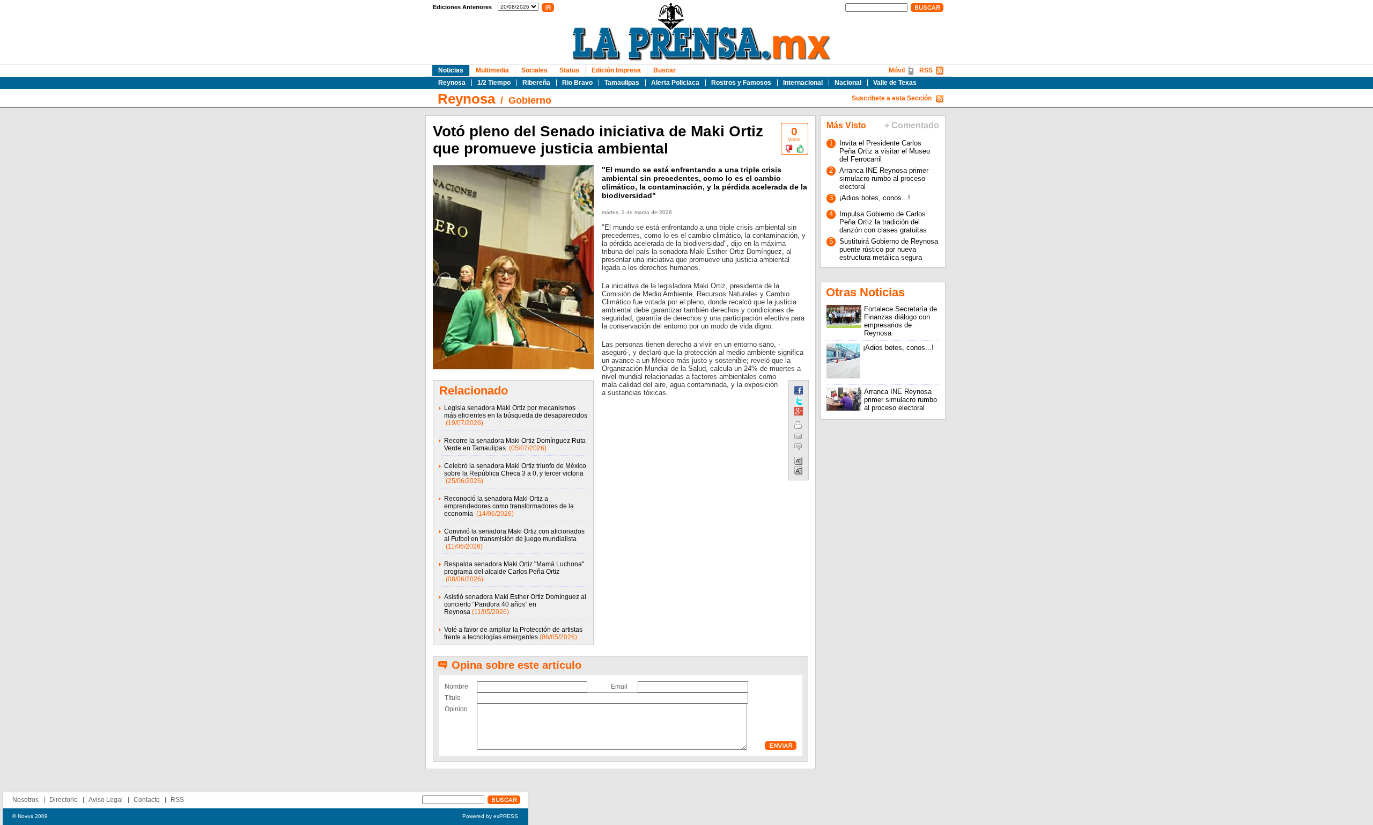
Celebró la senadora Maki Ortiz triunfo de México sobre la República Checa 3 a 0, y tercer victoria (515, 469)
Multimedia (492, 70)
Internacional (803, 82)
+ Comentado (911, 125)
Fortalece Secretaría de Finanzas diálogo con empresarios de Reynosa (900, 321)
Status (569, 70)
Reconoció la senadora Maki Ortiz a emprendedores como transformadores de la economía (509, 506)
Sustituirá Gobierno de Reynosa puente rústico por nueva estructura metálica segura (888, 249)
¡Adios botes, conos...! (874, 198)
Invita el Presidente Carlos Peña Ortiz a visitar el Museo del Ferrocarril (884, 151)
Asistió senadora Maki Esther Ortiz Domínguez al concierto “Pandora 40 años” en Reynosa (515, 604)
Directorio (63, 800)
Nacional (848, 82)
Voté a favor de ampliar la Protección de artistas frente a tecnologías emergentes (513, 633)
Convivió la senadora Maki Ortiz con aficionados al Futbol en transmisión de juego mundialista (514, 535)
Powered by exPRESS (490, 816)
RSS (926, 70)
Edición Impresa (616, 70)
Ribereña (536, 82)
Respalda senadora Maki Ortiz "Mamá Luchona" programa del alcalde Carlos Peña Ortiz (514, 567)
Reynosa (452, 82)
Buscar (664, 70)
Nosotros (25, 800)
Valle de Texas (895, 82)
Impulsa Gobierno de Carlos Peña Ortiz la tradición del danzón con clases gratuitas (883, 222)
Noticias (450, 70)
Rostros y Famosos (741, 82)
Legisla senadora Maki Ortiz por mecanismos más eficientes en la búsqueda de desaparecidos (515, 411)
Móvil (897, 70)
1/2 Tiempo (494, 82)
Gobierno (529, 100)
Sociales (534, 70)
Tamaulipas (621, 82)
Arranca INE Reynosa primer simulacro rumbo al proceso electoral (883, 178)
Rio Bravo (577, 82)
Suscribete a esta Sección (892, 98)
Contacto (147, 800)
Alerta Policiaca (675, 82)
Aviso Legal (105, 800)
